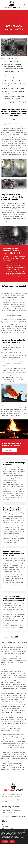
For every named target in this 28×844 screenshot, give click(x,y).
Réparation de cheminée (9, 828)
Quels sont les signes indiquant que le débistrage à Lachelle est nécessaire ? (14, 599)
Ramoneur (5, 825)
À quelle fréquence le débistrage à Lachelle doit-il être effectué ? (14, 553)
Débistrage (5, 826)
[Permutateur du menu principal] (25, 5)
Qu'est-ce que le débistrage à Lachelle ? (15, 88)
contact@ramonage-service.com (11, 810)
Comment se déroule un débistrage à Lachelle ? (12, 509)
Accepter (5, 841)
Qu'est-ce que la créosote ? (12, 81)
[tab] (14, 462)
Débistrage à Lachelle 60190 (10, 61)
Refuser (12, 841)
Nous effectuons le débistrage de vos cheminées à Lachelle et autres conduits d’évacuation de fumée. (14, 66)
